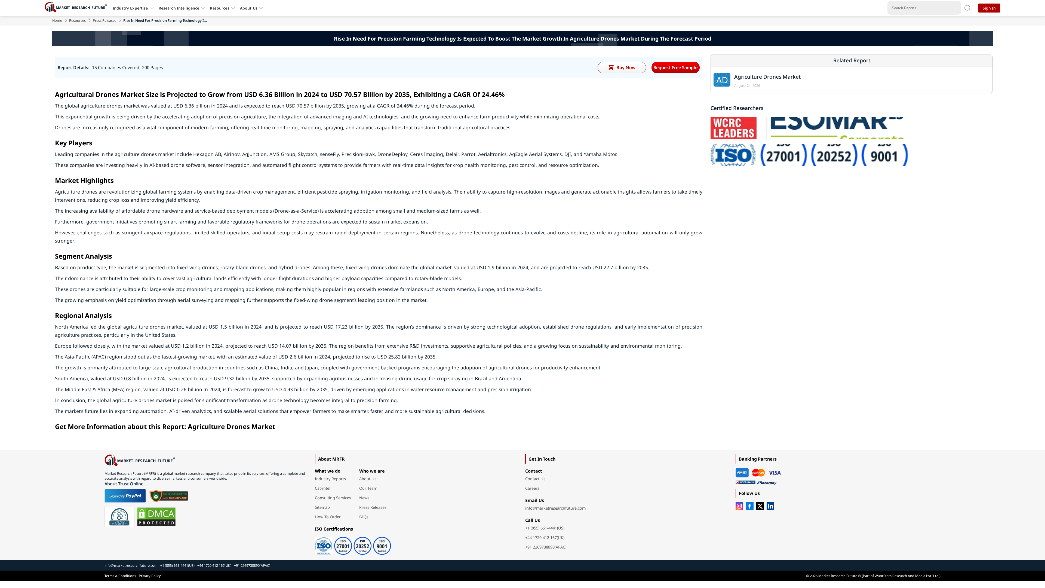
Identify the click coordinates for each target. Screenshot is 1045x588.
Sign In (989, 8)
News (364, 497)
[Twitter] (760, 506)
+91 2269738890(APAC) (545, 547)
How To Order (328, 516)
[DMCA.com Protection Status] (156, 517)
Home (57, 20)
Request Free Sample (675, 68)
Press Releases (104, 20)
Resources (77, 20)
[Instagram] (739, 506)
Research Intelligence (179, 8)
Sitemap (322, 507)
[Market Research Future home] (77, 8)
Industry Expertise (130, 8)
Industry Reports (330, 478)
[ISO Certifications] (353, 544)
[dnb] (119, 517)
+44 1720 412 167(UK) (544, 537)
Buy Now (625, 68)
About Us (248, 8)
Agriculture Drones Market (767, 76)
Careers (532, 488)
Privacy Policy (150, 575)
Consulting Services (333, 497)
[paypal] (125, 496)
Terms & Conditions (120, 575)
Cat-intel (322, 488)
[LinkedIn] (770, 506)
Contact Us (535, 478)
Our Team (368, 488)
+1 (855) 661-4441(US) (544, 528)
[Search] (967, 8)
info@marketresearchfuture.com (555, 508)
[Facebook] (750, 506)
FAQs (363, 516)
